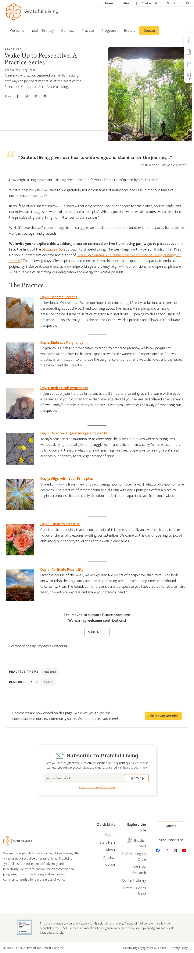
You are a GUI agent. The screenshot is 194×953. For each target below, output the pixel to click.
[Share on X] (36, 96)
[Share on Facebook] (18, 96)
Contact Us (149, 3)
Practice (88, 30)
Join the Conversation (163, 716)
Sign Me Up (137, 778)
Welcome (17, 30)
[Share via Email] (45, 96)
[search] (187, 3)
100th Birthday (43, 30)
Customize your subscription (97, 787)
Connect (67, 30)
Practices (13, 49)
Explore (129, 30)
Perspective (49, 671)
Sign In (171, 3)
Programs (109, 30)
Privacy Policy (179, 948)
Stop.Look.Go (52, 249)
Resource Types (24, 682)
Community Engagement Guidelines (145, 948)
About (127, 3)
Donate (149, 30)
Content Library (134, 880)
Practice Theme (24, 671)
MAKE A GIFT (97, 632)
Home (109, 3)
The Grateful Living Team (20, 70)
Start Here (107, 842)
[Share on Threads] (27, 96)
